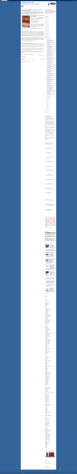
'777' (45, 299)
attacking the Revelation (48, 360)
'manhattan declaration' (47, 329)
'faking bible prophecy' (47, 320)
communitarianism (47, 376)
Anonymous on (50, 127)
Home (32, 59)
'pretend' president (47, 338)
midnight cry (46, 413)
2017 (46, 29)
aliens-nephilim (47, 357)
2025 (46, 18)
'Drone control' (47, 313)
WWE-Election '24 (47, 444)
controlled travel (47, 377)
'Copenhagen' (46, 312)
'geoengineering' (47, 322)
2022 (46, 22)
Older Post (42, 59)
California (46, 367)
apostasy (46, 359)
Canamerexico (46, 369)
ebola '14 (46, 385)
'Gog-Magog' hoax (47, 323)
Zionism (46, 447)
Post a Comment (23, 58)
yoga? (45, 445)
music (45, 414)
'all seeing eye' (46, 302)
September (48, 97)
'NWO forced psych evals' (48, 336)
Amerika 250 (46, 358)
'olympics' (46, 337)
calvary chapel (46, 368)
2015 (46, 31)
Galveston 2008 (47, 394)
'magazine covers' (47, 328)
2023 (46, 21)
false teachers (46, 390)
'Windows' (46, 350)
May (47, 102)
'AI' (45, 301)
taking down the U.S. (47, 436)
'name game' (46, 331)
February (48, 106)
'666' (45, 298)
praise (45, 427)
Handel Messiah (47, 396)
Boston (46, 365)
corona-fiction (46, 379)
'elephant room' (47, 319)
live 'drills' (46, 407)
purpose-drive (46, 428)
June (47, 101)
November (48, 39)
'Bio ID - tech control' (47, 308)
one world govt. (47, 424)
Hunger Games (46, 400)
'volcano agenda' (47, 349)
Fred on (49, 116)
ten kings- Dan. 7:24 (47, 437)
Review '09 (46, 432)
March (47, 105)
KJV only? (46, 406)
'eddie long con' (47, 317)
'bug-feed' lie (46, 309)
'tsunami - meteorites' (47, 348)
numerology (46, 417)
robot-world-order (47, 433)
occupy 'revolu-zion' (31, 54)
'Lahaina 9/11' (46, 327)
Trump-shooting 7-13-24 (48, 438)
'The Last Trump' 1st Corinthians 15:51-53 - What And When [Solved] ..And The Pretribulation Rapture (50, 278)
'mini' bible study (47, 330)
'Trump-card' (46, 347)
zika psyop (46, 446)
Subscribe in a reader (47, 467)
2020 (46, 25)
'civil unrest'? (46, 311)
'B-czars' (46, 307)
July (47, 100)
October (48, 96)
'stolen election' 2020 (47, 342)
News (45, 416)
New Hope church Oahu (48, 415)
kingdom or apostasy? (47, 405)
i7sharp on (49, 132)
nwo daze (46, 419)
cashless (46, 370)
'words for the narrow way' (48, 351)
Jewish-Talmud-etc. (47, 404)
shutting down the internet (48, 434)
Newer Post (23, 59)
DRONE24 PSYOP (47, 384)
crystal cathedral (47, 380)
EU (45, 386)
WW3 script (46, 443)
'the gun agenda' (47, 346)
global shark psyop (47, 395)
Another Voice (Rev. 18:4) (28, 2)
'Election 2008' (47, 318)
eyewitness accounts (47, 387)
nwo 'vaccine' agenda (47, 418)
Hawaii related (46, 398)
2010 (46, 109)
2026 (46, 17)
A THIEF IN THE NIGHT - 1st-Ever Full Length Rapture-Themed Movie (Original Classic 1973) (50, 285)
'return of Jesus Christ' (47, 341)
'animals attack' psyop (47, 303)
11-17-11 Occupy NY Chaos (50, 61)
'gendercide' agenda (47, 321)
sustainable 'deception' (47, 435)
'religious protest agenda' (48, 340)
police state (46, 426)
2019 (46, 26)
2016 (46, 30)
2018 (46, 27)
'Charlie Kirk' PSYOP (47, 310)
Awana (46, 361)
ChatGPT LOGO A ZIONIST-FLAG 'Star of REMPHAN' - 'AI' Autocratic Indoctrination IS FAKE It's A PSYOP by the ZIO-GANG (50, 250)
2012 (46, 35)
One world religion (47, 425)
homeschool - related (47, 399)
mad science (46, 408)
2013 (46, 34)
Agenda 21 (46, 356)
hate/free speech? (47, 397)
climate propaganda (47, 375)
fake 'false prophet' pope (48, 388)
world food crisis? (47, 442)
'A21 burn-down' (47, 300)
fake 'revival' (46, 389)
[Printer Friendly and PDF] (41, 55)
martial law (46, 409)
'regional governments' (47, 339)
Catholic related (47, 371)
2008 (46, 112)
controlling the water (47, 378)
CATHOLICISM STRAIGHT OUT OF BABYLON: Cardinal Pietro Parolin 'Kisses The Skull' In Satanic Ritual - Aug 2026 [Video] (52, 246)
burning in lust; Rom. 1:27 (48, 366)
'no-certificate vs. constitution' (48, 332)
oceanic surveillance (47, 423)
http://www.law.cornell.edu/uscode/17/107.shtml (62, 472)
